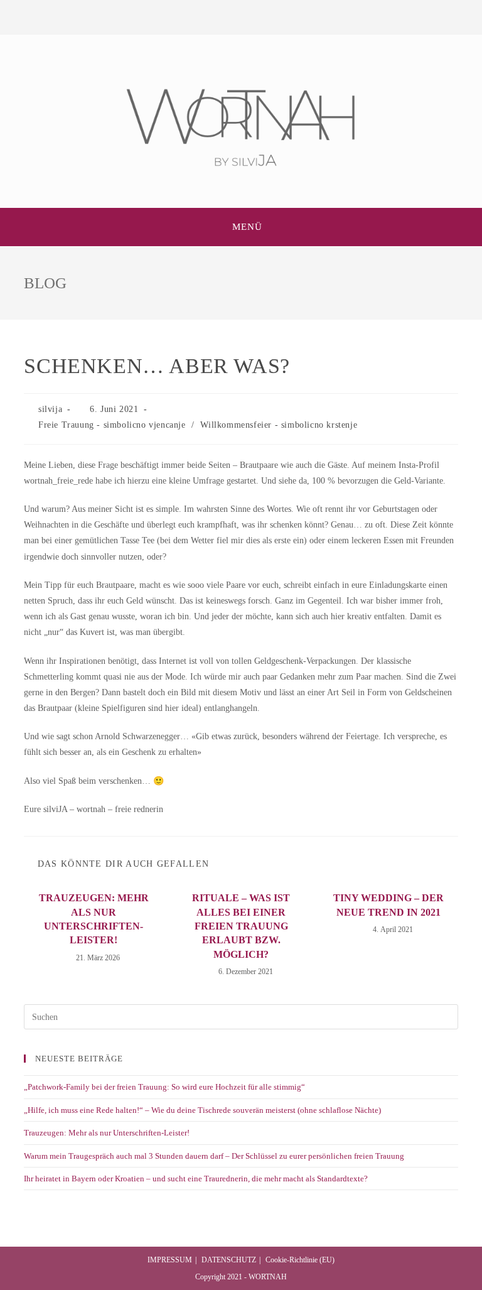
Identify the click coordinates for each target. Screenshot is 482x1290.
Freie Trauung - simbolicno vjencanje (112, 425)
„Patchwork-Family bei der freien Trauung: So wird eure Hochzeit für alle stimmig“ (164, 1087)
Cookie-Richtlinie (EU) (300, 1259)
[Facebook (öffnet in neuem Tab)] (231, 16)
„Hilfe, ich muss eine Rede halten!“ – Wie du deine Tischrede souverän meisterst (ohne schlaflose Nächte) (202, 1110)
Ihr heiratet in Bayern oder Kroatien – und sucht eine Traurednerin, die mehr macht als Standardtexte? (196, 1178)
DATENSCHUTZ (228, 1259)
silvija (50, 409)
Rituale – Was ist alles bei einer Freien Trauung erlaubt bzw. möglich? (241, 926)
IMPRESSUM (169, 1259)
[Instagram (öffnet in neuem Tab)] (250, 16)
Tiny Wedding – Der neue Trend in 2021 (388, 904)
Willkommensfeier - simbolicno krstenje (278, 425)
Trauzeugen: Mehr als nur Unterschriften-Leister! (94, 918)
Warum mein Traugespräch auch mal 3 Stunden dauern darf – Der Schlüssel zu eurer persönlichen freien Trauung (214, 1156)
